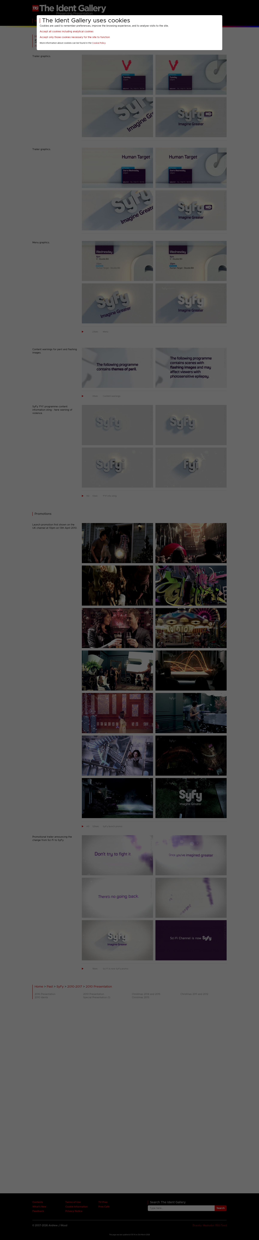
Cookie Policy (99, 43)
